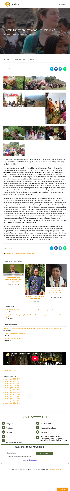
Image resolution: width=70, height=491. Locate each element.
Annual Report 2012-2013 (11, 403)
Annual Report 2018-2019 (11, 392)
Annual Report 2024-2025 (11, 379)
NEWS (32, 59)
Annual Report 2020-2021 (11, 388)
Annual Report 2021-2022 (11, 385)
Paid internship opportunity (12, 338)
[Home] (4, 34)
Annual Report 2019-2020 (11, 390)
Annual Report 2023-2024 (11, 381)
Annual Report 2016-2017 (11, 396)
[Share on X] (51, 69)
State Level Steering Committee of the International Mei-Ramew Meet (56, 292)
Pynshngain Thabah (55, 469)
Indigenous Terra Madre (14, 253)
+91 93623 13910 (46, 424)
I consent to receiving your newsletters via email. (20, 456)
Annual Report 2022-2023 (11, 383)
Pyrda (23, 253)
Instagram (9, 424)
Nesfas (8, 59)
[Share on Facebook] (56, 69)
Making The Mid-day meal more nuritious (35, 297)
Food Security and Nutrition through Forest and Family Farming (13, 280)
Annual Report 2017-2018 (11, 394)
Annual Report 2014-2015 (11, 398)
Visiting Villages (30, 253)
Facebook (9, 428)
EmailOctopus (33, 460)
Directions (43, 432)
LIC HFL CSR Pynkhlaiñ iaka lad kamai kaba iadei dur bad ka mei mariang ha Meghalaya (29, 310)
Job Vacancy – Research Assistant (14, 333)
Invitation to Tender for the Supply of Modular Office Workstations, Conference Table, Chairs (32, 328)
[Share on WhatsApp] (65, 69)
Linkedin (9, 432)
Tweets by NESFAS (9, 370)
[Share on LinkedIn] (60, 69)
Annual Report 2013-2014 (11, 401)
